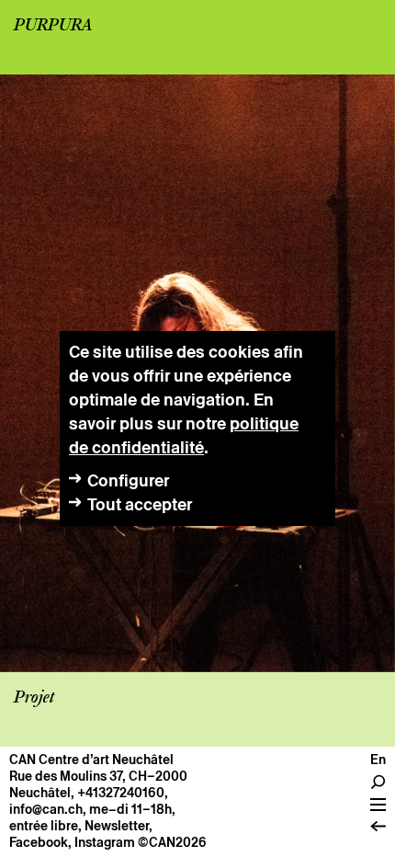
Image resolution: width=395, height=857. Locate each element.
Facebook (38, 842)
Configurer (128, 480)
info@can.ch (46, 809)
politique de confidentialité (184, 435)
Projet (34, 698)
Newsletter (117, 826)
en (378, 759)
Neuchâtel (40, 792)
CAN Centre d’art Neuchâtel (91, 759)
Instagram (104, 842)
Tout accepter (139, 504)
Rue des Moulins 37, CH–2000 (98, 776)
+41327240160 (120, 792)
